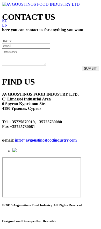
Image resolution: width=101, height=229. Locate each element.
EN (5, 25)
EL (4, 20)
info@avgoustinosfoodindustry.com (46, 140)
